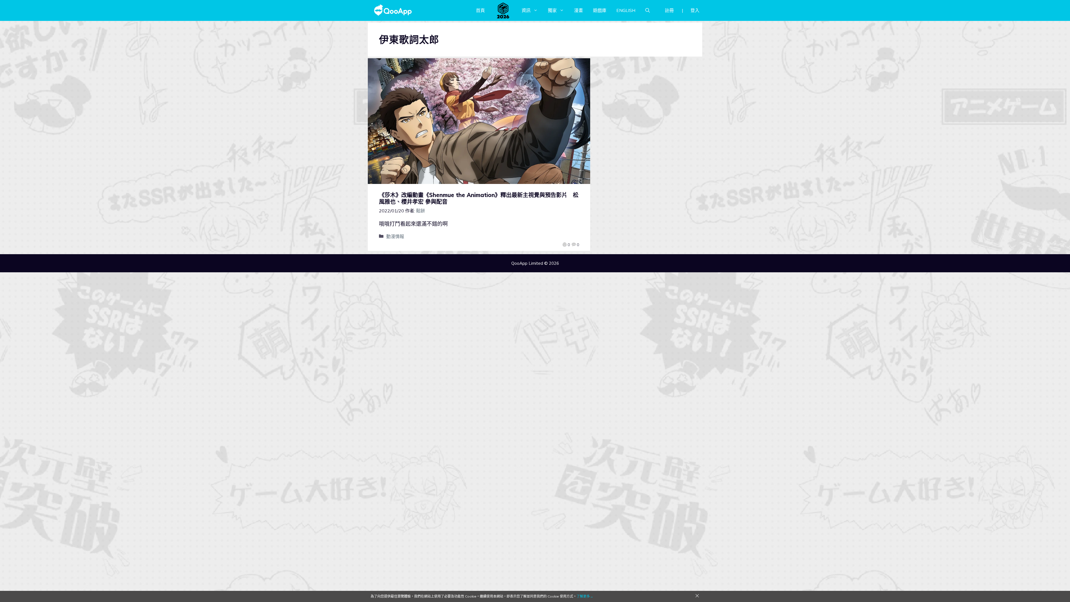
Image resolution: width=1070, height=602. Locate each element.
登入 (694, 10)
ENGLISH (625, 10)
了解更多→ (585, 596)
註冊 (669, 10)
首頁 (480, 10)
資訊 (526, 10)
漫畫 (578, 10)
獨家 (552, 10)
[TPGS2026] (503, 10)
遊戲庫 (599, 10)
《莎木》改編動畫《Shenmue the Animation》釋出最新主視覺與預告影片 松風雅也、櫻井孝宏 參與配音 (478, 198)
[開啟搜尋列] (647, 10)
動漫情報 (395, 236)
